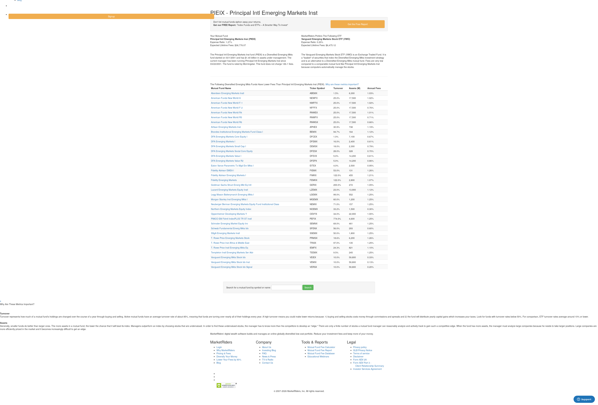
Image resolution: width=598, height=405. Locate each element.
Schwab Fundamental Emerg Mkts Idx (230, 228)
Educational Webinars (318, 356)
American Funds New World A (226, 97)
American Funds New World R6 (226, 122)
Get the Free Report (358, 24)
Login (14, 7)
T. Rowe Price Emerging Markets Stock (230, 237)
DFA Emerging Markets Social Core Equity (232, 151)
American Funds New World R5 (226, 117)
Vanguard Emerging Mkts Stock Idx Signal (231, 266)
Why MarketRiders (225, 350)
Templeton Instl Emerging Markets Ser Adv (232, 252)
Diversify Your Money (226, 356)
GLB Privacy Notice (362, 350)
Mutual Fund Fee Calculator (321, 347)
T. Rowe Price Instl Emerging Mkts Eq (229, 247)
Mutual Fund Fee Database (321, 353)
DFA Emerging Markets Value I (226, 155)
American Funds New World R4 (226, 112)
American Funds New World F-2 (227, 107)
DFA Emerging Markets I (223, 141)
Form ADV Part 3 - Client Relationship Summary (368, 364)
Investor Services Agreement (367, 368)
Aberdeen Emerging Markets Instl (227, 93)
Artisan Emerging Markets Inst (226, 126)
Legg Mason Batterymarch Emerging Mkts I (232, 194)
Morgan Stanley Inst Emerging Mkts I (229, 199)
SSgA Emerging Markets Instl (225, 233)
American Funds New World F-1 (227, 102)
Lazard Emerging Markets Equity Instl (229, 189)
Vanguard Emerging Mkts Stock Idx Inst (230, 262)
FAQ (264, 353)
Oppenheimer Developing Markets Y (229, 213)
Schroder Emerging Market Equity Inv (229, 223)
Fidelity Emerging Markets (224, 180)
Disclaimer (358, 356)
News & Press (269, 356)
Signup (111, 16)
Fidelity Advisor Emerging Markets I (228, 175)
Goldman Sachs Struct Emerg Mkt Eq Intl (231, 184)
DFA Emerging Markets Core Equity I (229, 136)
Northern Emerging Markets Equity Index (231, 209)
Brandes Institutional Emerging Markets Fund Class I (237, 131)
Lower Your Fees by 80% (228, 359)
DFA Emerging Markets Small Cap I (228, 146)
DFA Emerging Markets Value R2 (227, 160)
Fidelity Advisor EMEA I (222, 170)
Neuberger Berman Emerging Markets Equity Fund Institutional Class (245, 204)
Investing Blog (269, 350)
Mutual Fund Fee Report (320, 350)
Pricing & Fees (223, 353)
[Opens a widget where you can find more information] (584, 399)
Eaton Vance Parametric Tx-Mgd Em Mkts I (232, 165)
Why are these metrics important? (342, 84)
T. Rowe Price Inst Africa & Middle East (230, 242)
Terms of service (361, 353)
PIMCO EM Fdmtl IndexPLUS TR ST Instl (231, 218)
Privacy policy (360, 347)
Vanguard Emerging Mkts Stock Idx (228, 257)
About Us (266, 347)
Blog (218, 362)
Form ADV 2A (360, 359)
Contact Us (267, 362)
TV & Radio (267, 359)
